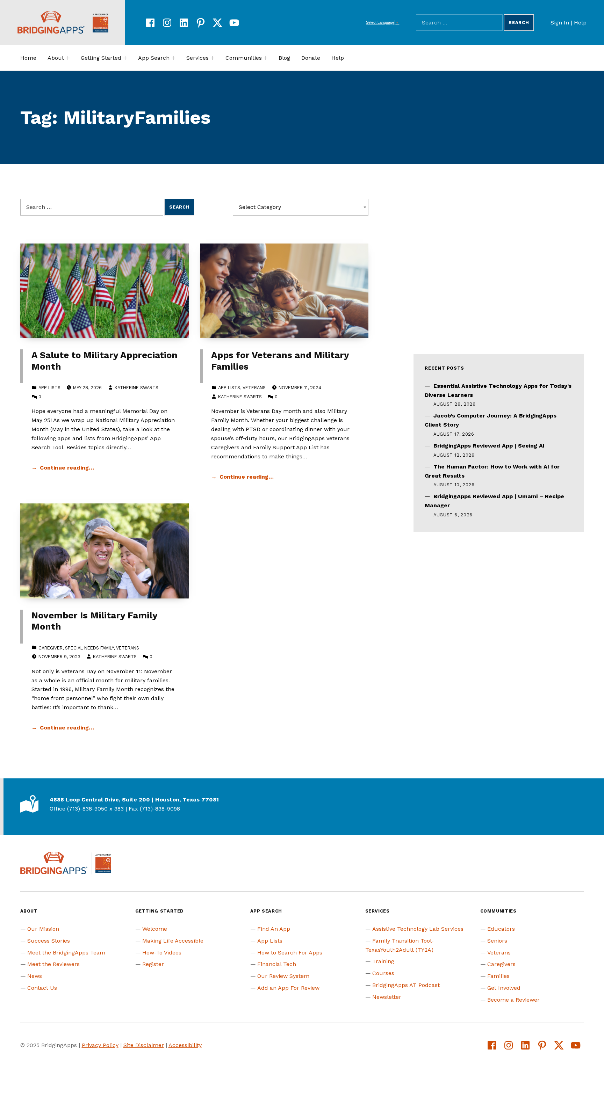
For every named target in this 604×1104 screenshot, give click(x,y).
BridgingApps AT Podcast (406, 985)
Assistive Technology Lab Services (417, 928)
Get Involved (503, 988)
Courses (383, 973)
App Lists (49, 387)
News (34, 976)
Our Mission (43, 928)
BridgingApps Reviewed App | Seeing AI (489, 445)
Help (580, 22)
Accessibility (185, 1045)
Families (498, 976)
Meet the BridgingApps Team (66, 952)
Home (28, 58)
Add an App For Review (288, 988)
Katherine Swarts (136, 387)
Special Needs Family (89, 648)
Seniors (497, 940)
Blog (284, 58)
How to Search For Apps (289, 952)
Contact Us (42, 988)
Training (383, 961)
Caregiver (50, 648)
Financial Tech (276, 964)
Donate (310, 58)
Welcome (154, 928)
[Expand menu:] (68, 58)
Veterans (254, 387)
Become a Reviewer (513, 999)
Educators (501, 928)
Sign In (560, 22)
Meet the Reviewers (53, 964)
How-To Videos (161, 952)
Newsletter (386, 997)
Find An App (273, 928)
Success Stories (48, 940)
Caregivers (501, 964)
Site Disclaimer (143, 1045)
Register (153, 964)
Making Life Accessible (172, 940)
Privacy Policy (100, 1045)
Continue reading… (67, 467)
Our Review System (283, 976)
